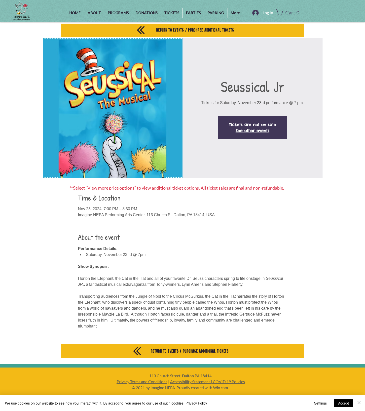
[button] (118, 13)
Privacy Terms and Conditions (142, 381)
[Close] (359, 403)
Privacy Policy (196, 403)
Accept (343, 403)
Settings (320, 403)
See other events (252, 130)
